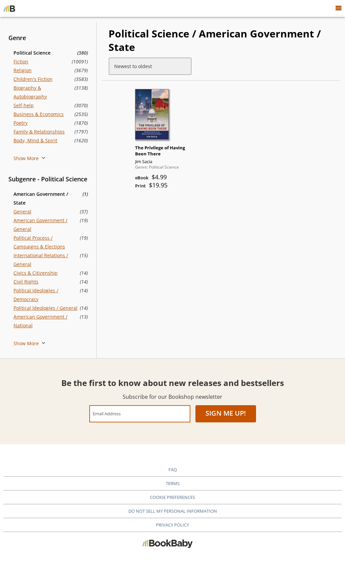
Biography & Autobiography (30, 92)
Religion (22, 70)
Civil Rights (25, 281)
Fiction (20, 61)
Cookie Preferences (172, 497)
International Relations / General (40, 259)
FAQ (172, 470)
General (22, 211)
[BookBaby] (9, 8)
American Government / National (40, 321)
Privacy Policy (172, 525)
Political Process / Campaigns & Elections (39, 242)
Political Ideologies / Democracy (35, 294)
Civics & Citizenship (35, 273)
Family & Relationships (39, 131)
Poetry (20, 123)
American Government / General (40, 224)
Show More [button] (26, 158)
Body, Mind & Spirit (35, 140)
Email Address (107, 413)
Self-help (23, 105)
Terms (173, 483)
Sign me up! (226, 413)
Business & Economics (38, 114)
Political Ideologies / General (45, 308)
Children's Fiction (33, 79)
